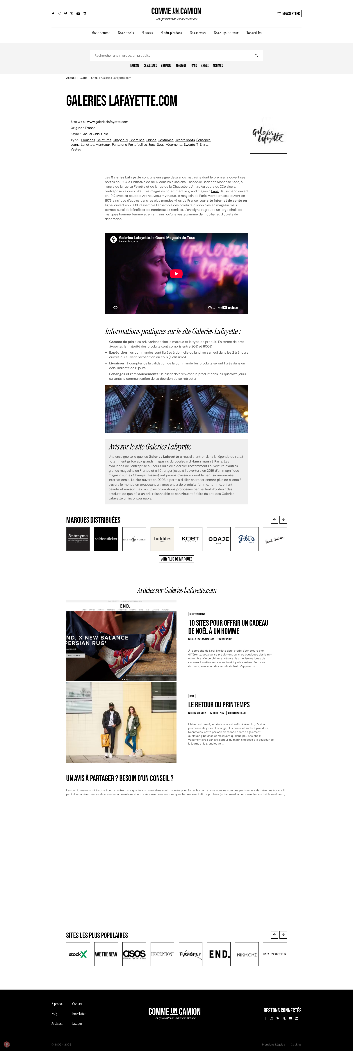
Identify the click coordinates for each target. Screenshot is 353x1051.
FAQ (54, 1013)
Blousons (181, 66)
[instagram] (59, 13)
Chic (104, 134)
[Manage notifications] (7, 1044)
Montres (218, 66)
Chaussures (150, 66)
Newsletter (291, 13)
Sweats (189, 144)
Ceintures (104, 140)
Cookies (296, 1044)
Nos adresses (198, 33)
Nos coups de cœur (226, 33)
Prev (274, 520)
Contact (77, 1003)
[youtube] (78, 13)
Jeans (194, 66)
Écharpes (203, 140)
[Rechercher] (256, 55)
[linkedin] (84, 13)
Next (283, 520)
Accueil (71, 78)
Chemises (166, 66)
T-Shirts (202, 144)
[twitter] (72, 13)
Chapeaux (120, 140)
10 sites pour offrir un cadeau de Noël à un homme (228, 627)
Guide (83, 78)
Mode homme (101, 33)
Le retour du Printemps (218, 705)
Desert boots (185, 140)
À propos (57, 1003)
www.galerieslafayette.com (107, 122)
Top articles (254, 33)
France (90, 128)
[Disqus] (176, 861)
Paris (215, 191)
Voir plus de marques (176, 559)
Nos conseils (126, 33)
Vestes (76, 149)
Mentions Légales (273, 1044)
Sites (94, 78)
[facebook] (53, 13)
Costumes (165, 140)
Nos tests (147, 33)
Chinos (205, 66)
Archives (57, 1023)
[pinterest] (65, 13)
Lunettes (87, 144)
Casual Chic (91, 134)
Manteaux (103, 144)
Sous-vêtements (169, 144)
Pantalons (119, 144)
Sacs (152, 144)
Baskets (134, 66)
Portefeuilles (137, 144)
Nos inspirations (171, 33)
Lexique (77, 1023)
